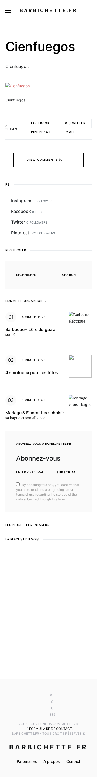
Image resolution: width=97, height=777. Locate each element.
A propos (51, 761)
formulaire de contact (50, 729)
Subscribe (66, 472)
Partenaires (27, 761)
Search (69, 275)
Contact (73, 761)
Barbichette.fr (49, 10)
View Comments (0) (45, 159)
